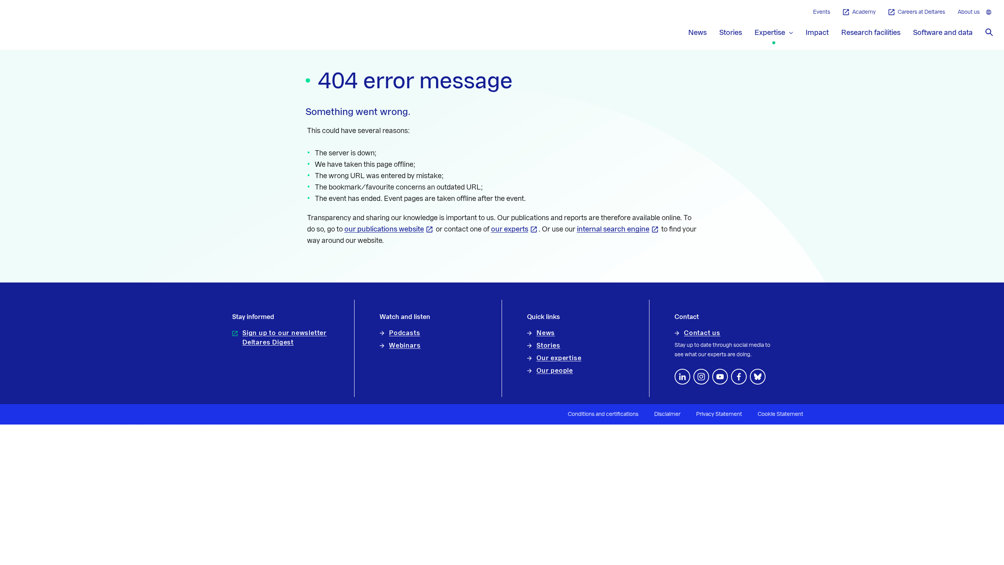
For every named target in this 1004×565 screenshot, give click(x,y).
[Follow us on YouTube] (720, 377)
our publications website (384, 229)
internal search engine (613, 229)
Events (821, 12)
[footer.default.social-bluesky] (758, 377)
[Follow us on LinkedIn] (682, 377)
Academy (864, 12)
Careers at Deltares (921, 12)
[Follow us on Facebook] (739, 377)
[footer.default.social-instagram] (701, 377)
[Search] (989, 32)
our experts (509, 229)
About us (969, 12)
